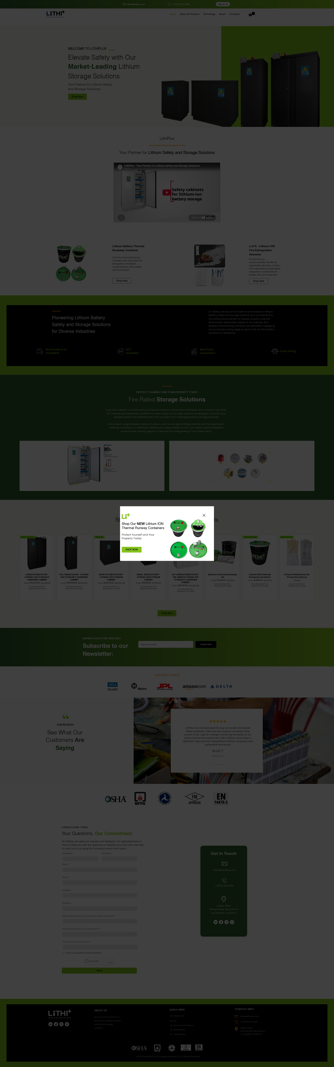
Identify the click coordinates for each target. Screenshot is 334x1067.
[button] (204, 515)
